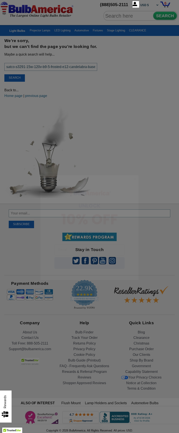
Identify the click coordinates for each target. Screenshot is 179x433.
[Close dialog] (135, 168)
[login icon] (136, 4)
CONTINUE (89, 252)
